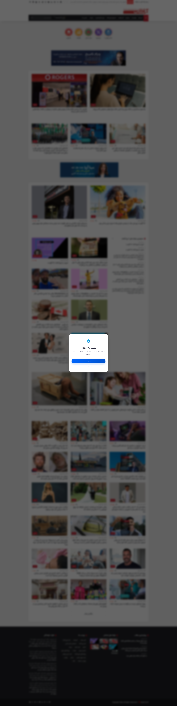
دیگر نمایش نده (88, 367)
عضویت (88, 361)
